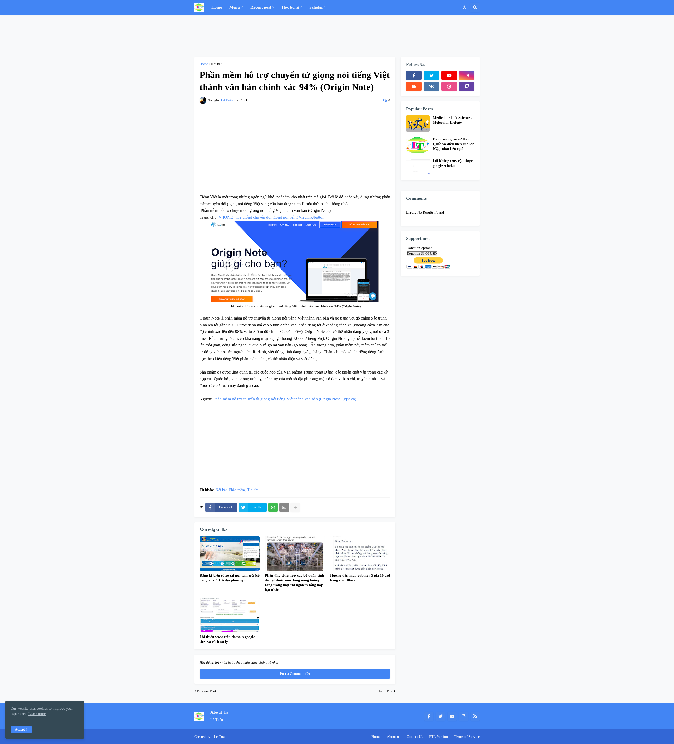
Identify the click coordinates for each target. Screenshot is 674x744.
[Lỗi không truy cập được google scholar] (418, 167)
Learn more (37, 714)
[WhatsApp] (273, 507)
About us (393, 737)
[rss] (475, 716)
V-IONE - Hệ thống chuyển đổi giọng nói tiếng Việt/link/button (271, 217)
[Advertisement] (337, 36)
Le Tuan (220, 737)
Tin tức (252, 490)
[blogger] (414, 86)
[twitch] (466, 86)
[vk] (431, 86)
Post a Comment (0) (295, 674)
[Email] (284, 507)
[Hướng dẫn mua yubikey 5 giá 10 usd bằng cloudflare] (360, 553)
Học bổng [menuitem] (290, 7)
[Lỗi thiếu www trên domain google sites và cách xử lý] (230, 615)
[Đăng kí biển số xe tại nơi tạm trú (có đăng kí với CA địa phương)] (230, 553)
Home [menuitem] (216, 7)
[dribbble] (449, 86)
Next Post (386, 691)
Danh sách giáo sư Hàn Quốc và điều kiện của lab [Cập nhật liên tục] (453, 144)
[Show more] (295, 507)
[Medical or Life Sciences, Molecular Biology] (418, 123)
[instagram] (466, 75)
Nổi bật (216, 64)
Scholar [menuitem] (316, 7)
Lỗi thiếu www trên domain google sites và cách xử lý (227, 639)
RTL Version (438, 737)
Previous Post (206, 691)
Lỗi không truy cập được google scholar (453, 163)
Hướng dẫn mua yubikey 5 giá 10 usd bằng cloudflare (360, 578)
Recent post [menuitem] (260, 7)
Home (204, 64)
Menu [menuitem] (234, 7)
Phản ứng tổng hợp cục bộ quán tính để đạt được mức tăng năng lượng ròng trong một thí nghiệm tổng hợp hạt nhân (294, 583)
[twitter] (431, 75)
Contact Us (415, 737)
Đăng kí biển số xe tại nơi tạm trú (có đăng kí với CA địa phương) (230, 578)
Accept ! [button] (21, 729)
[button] (464, 7)
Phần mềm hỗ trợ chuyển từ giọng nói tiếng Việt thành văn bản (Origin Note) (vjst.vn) (284, 399)
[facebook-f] (414, 75)
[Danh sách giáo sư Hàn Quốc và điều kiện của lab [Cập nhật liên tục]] (418, 145)
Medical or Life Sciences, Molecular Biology (452, 120)
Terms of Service (467, 737)
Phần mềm (237, 490)
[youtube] (449, 75)
